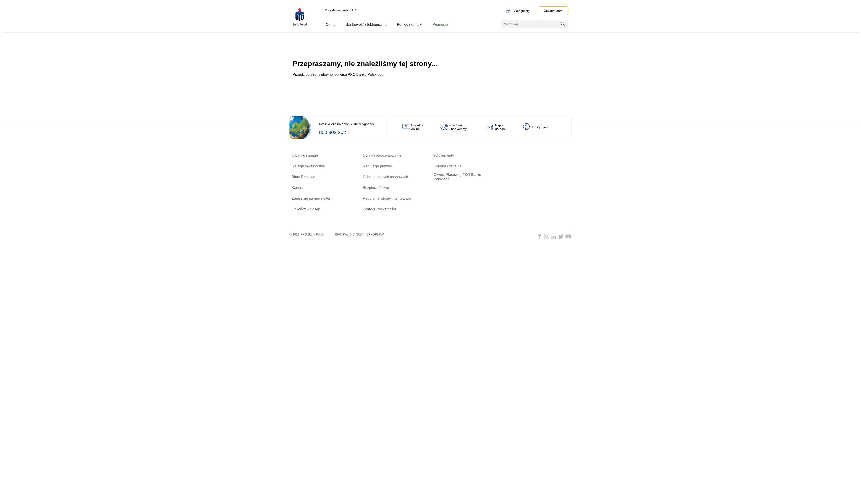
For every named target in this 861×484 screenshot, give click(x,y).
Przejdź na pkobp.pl (339, 10)
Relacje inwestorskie (308, 166)
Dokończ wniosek (306, 209)
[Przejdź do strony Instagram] (546, 236)
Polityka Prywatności (379, 209)
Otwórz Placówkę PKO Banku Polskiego (457, 177)
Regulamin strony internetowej (387, 198)
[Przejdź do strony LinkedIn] (553, 236)
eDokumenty (444, 155)
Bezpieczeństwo (376, 188)
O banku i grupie (305, 155)
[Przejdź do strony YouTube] (568, 236)
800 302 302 (332, 132)
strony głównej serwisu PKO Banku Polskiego (347, 74)
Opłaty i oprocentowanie (382, 155)
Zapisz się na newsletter (311, 198)
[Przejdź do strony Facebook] (539, 236)
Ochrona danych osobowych (385, 177)
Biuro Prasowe (303, 177)
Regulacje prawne (377, 166)
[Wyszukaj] (563, 23)
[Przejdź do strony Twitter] (561, 236)
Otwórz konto (553, 11)
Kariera (297, 188)
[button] (517, 10)
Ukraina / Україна (447, 166)
